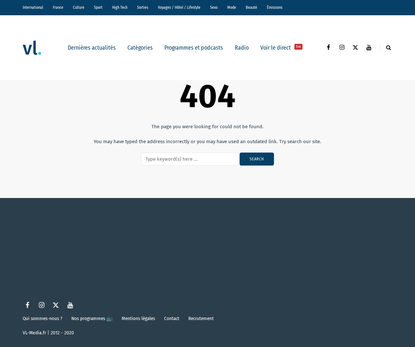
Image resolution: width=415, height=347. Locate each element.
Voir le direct (280, 47)
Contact (171, 318)
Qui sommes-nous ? (42, 318)
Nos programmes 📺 (92, 318)
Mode (231, 7)
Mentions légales (138, 318)
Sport (98, 7)
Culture (78, 7)
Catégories (140, 47)
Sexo (214, 7)
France (58, 7)
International (33, 7)
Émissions (274, 7)
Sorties (142, 7)
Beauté (251, 7)
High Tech (119, 7)
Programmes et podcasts (193, 47)
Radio (242, 47)
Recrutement (201, 318)
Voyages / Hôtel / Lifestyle (179, 7)
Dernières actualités (92, 47)
